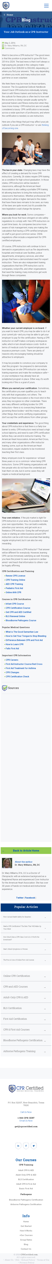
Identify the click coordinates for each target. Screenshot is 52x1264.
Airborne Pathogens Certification (26, 1204)
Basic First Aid (26, 1188)
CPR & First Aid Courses (16, 1029)
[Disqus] (26, 730)
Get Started (26, 1226)
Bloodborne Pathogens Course (21, 620)
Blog (26, 1244)
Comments (10, 48)
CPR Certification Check (17, 676)
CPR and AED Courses (15, 986)
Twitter (20, 897)
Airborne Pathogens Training (19, 1051)
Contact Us (26, 1249)
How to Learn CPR (14, 644)
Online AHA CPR (13, 592)
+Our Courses (26, 1235)
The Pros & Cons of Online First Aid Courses (18, 960)
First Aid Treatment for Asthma (21, 668)
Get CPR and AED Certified (18, 612)
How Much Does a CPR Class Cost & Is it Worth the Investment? (21, 938)
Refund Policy (28, 1260)
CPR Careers (12, 660)
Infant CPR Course (15, 604)
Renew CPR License (15, 575)
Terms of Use (43, 1260)
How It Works (26, 1231)
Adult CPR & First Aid (26, 1184)
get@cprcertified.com (26, 1126)
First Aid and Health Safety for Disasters (17, 917)
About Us (9, 1260)
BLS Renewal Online (15, 616)
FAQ (17, 1260)
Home (10, 14)
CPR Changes (12, 672)
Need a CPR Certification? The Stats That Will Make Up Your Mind (22, 927)
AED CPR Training (14, 584)
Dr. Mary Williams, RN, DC (16, 45)
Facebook (30, 897)
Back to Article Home (26, 850)
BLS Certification (12, 1008)
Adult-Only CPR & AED (15, 997)
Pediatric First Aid (14, 588)
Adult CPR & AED (26, 1170)
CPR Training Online (15, 580)
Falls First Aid (12, 648)
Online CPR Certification (16, 975)
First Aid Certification (15, 1018)
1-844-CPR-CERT (26, 1117)
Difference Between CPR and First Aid (24, 640)
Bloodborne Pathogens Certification (23, 1040)
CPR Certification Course (18, 608)
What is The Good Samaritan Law (22, 632)
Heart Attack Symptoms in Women (15, 949)
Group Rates (26, 1240)
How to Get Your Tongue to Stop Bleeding (26, 636)
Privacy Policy (27, 1262)
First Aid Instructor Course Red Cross (24, 664)
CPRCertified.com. (29, 1254)
